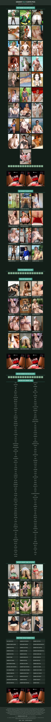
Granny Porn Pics (10, 673)
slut (16, 523)
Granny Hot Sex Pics (37, 647)
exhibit (15, 421)
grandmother (35, 443)
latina (15, 467)
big (35, 394)
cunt (35, 412)
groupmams (15, 447)
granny (35, 445)
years (35, 552)
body (35, 397)
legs (35, 467)
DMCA (23, 720)
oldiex (15, 495)
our (35, 495)
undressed (15, 539)
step (16, 528)
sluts (35, 523)
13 (37, 166)
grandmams (15, 443)
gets (16, 438)
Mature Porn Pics (37, 657)
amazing (16, 384)
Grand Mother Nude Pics (38, 650)
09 (27, 166)
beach (15, 392)
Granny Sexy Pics (10, 647)
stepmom (35, 528)
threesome (35, 532)
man (35, 475)
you (35, 554)
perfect (16, 499)
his (15, 454)
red (35, 512)
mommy (15, 482)
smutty (15, 525)
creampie (35, 410)
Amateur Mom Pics (24, 676)
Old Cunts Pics (10, 641)
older (15, 493)
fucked (35, 432)
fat (35, 423)
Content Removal (28, 720)
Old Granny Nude (10, 670)
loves (35, 473)
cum (16, 412)
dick (35, 414)
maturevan (35, 477)
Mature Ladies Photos (11, 666)
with (16, 549)
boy (35, 399)
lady (16, 466)
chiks (15, 405)
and (16, 386)
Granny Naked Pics (24, 657)
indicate (16, 462)
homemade (35, 454)
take (35, 530)
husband (35, 460)
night (15, 490)
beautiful (35, 392)
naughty (35, 486)
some (35, 525)
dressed (16, 418)
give (16, 442)
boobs (15, 399)
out (16, 497)
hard (35, 449)
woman (35, 549)
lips (16, 471)
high (35, 453)
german (35, 436)
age (15, 382)
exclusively (35, 419)
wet (16, 545)
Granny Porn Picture (11, 644)
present (35, 506)
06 (20, 166)
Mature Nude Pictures (25, 670)
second (15, 517)
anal (35, 384)
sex (15, 519)
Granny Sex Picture (37, 670)
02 (11, 166)
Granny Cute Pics (37, 641)
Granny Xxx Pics (23, 654)
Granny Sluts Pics (24, 647)
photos (15, 501)
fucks (35, 434)
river (15, 515)
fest (16, 427)
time (16, 534)
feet (35, 425)
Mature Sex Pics (36, 660)
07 (23, 166)
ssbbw (35, 526)
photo (35, 499)
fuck (16, 432)
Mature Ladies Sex (37, 654)
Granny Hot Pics (23, 660)
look (35, 471)
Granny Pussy (36, 682)
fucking (16, 434)
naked (35, 484)
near (16, 488)
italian (35, 462)
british (15, 401)
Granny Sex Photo (37, 676)
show (15, 521)
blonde (35, 395)
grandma (35, 442)
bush (35, 401)
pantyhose (35, 497)
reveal (15, 514)
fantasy (15, 423)
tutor (15, 538)
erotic (35, 418)
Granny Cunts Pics (25, 2)
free (35, 429)
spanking (16, 526)
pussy (15, 508)
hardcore (15, 451)
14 (39, 166)
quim (35, 508)
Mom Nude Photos (24, 644)
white (35, 545)
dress (35, 416)
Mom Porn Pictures (11, 663)
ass (35, 388)
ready (15, 512)
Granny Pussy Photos (24, 666)
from (35, 430)
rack (16, 510)
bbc (15, 390)
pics (35, 501)
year (16, 552)
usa (35, 539)
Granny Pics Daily (10, 660)
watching (35, 543)
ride (35, 514)
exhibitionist (35, 421)
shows (35, 521)
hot (35, 456)
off (15, 491)
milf (16, 478)
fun (16, 436)
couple (35, 408)
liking (15, 469)
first (35, 427)
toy (35, 536)
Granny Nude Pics (37, 663)
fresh (15, 430)
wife (35, 547)
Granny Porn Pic (36, 679)
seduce (35, 517)
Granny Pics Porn (37, 666)
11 (32, 166)
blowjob (16, 397)
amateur (35, 382)
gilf (35, 438)
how (35, 458)
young (15, 556)
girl (35, 440)
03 (13, 166)
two (35, 538)
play (35, 502)
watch (15, 543)
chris (35, 405)
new (35, 488)
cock (15, 406)
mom (35, 480)
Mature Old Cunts (24, 663)
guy (35, 447)
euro (15, 419)
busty (15, 403)
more (35, 482)
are (15, 388)
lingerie (35, 469)
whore (15, 547)
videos (35, 541)
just (16, 464)
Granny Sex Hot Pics (24, 673)
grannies (16, 445)
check (35, 403)
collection (35, 406)
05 (18, 166)
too (16, 536)
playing (15, 504)
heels (35, 451)
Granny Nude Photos (24, 682)
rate (35, 510)
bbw (35, 390)
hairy (15, 449)
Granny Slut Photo (37, 673)
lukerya (16, 475)
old (35, 491)
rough (35, 515)
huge (15, 460)
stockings (15, 530)
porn (35, 504)
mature (15, 477)
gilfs (15, 440)
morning (16, 484)
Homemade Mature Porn (12, 679)
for (16, 429)
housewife (15, 458)
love (16, 473)
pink (16, 502)
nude (35, 490)
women (15, 550)
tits (35, 534)
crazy (15, 410)
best (16, 394)
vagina (15, 541)
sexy (35, 519)
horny (15, 456)
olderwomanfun (35, 493)
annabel (35, 386)
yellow (15, 554)
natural (16, 486)
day (15, 414)
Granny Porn (9, 657)
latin (35, 466)
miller (15, 480)
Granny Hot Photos (24, 641)
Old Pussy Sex (10, 676)
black (15, 395)
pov (16, 506)
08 (25, 166)
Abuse (20, 720)
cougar (15, 408)
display (15, 416)
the (15, 532)
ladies (35, 464)
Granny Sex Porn (23, 650)
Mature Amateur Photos (38, 644)
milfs (35, 478)
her (15, 453)
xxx (35, 550)
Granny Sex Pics (10, 650)
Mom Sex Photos (10, 682)
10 (30, 166)
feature (16, 425)
